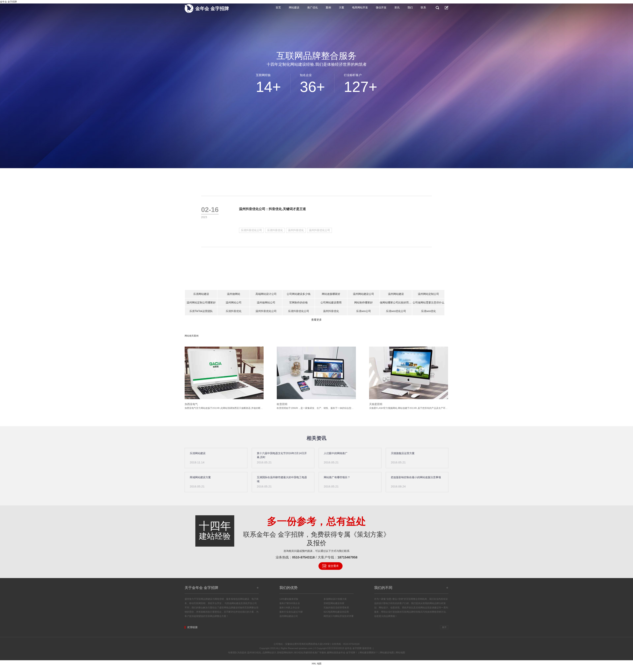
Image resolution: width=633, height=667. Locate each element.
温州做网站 (233, 294)
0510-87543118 (303, 557)
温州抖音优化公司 (319, 230)
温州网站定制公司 (428, 294)
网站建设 (294, 7)
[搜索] (437, 7)
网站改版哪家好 (331, 294)
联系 (423, 7)
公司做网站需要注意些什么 (428, 302)
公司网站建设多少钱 (298, 294)
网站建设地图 (387, 652)
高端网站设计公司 (266, 294)
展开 (444, 627)
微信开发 (381, 7)
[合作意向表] (446, 7)
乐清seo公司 (363, 311)
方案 (341, 7)
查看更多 (316, 319)
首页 (278, 7)
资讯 (397, 7)
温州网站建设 (396, 294)
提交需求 (333, 566)
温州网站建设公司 (363, 294)
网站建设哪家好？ (369, 652)
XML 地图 (316, 663)
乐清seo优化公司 (396, 311)
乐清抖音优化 (275, 230)
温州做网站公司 (266, 302)
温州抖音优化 (296, 230)
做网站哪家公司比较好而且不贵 (396, 302)
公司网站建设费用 (331, 302)
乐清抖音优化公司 (251, 230)
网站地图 (400, 652)
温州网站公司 (233, 302)
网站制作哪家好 (363, 302)
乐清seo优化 (428, 311)
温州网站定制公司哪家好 (201, 302)
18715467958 (347, 557)
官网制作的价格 (298, 302)
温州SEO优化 (254, 652)
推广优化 (312, 7)
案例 (328, 7)
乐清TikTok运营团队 (201, 311)
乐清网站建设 (201, 294)
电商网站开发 (360, 7)
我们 (410, 7)
